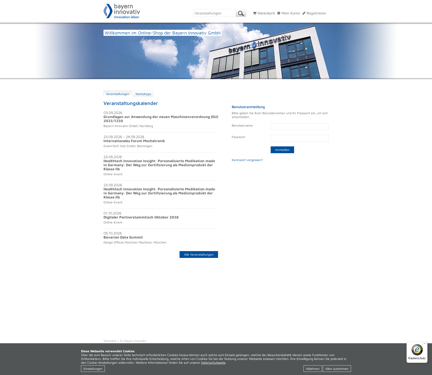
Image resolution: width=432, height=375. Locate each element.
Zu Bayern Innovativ (133, 341)
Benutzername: (243, 125)
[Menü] (425, 344)
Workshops (143, 94)
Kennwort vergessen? (247, 160)
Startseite (110, 341)
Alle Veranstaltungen (199, 254)
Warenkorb (265, 13)
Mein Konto (290, 13)
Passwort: (239, 137)
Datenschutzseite (213, 362)
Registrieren (316, 13)
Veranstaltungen (117, 94)
